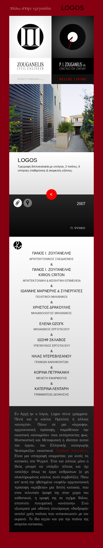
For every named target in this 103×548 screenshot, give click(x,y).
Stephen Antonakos (71, 451)
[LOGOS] (51, 151)
